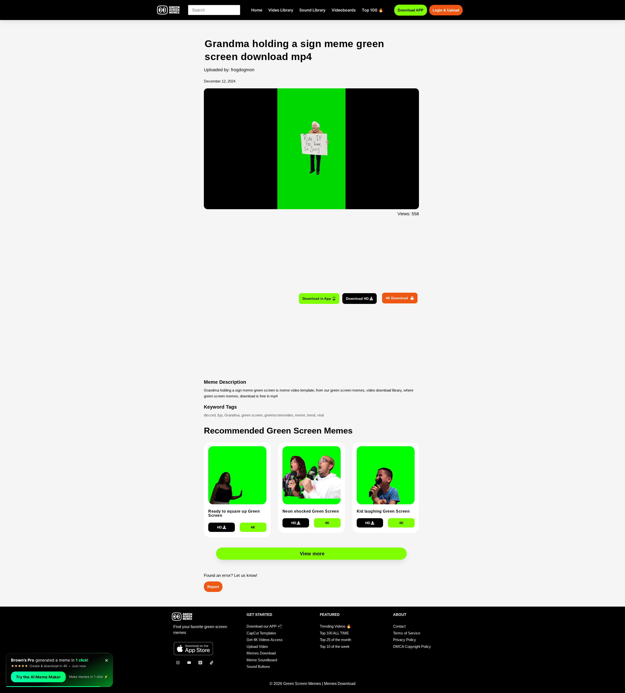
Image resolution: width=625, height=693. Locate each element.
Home (256, 10)
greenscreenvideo (278, 415)
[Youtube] (189, 662)
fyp (220, 415)
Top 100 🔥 (372, 10)
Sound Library (312, 10)
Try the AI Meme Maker (38, 676)
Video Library (280, 10)
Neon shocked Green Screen (310, 511)
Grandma (232, 415)
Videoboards (344, 10)
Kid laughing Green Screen (383, 511)
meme (300, 415)
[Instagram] (177, 662)
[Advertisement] (177, 135)
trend (311, 415)
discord (210, 415)
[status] (59, 670)
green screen (251, 415)
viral (320, 415)
